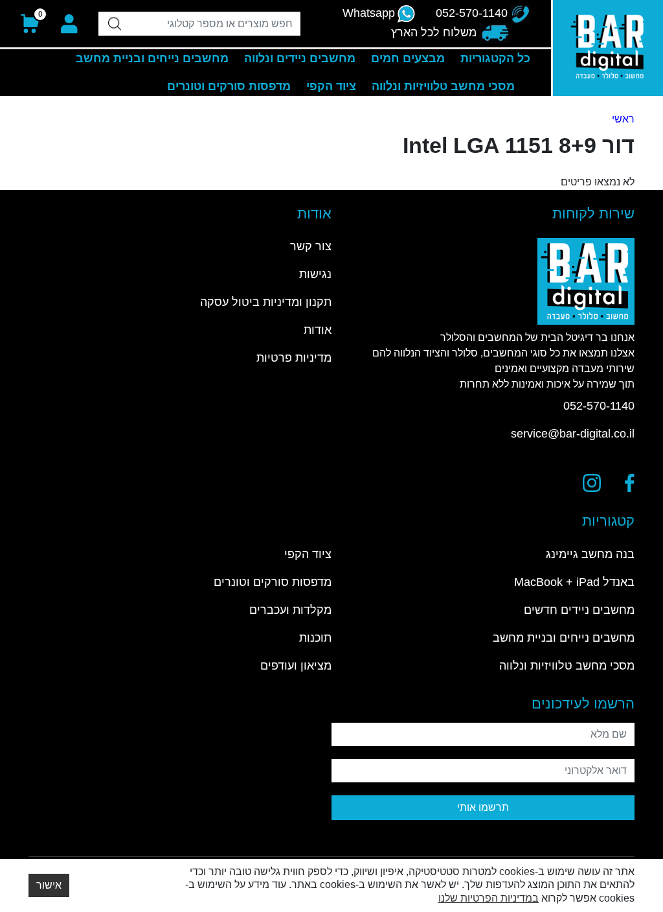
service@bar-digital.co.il (573, 433)
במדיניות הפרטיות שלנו (488, 898)
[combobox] (199, 24)
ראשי (623, 118)
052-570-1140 (599, 405)
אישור (49, 885)
